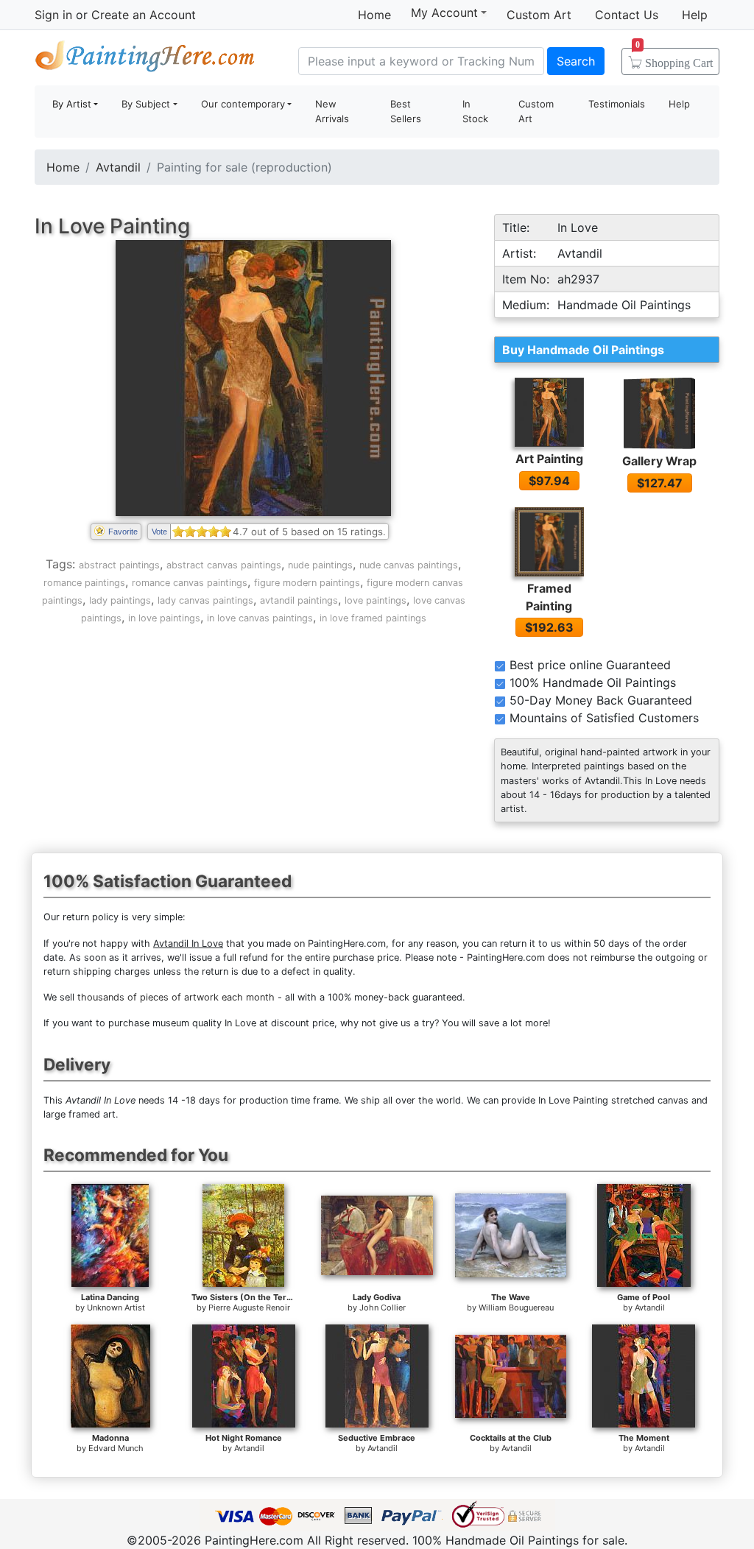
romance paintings (84, 582)
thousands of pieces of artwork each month (176, 997)
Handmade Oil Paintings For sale (145, 59)
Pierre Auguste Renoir (249, 1307)
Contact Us (626, 14)
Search (576, 61)
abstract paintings (119, 565)
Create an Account (143, 14)
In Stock (475, 111)
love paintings (375, 600)
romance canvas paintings (189, 582)
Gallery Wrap (659, 461)
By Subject (145, 104)
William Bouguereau (516, 1307)
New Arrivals (332, 111)
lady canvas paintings (205, 600)
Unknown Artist (116, 1307)
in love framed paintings (373, 618)
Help (695, 14)
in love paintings (164, 618)
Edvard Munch (116, 1448)
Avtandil (118, 167)
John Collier (382, 1307)
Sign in (53, 14)
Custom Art (539, 14)
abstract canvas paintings (223, 565)
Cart (674, 58)
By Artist (71, 104)
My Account (444, 12)
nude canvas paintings (408, 565)
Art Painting (549, 458)
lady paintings (120, 600)
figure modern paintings (307, 582)
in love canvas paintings (260, 618)
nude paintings (320, 565)
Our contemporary (243, 104)
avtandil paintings (299, 600)
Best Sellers (405, 111)
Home (374, 14)
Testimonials (616, 104)
